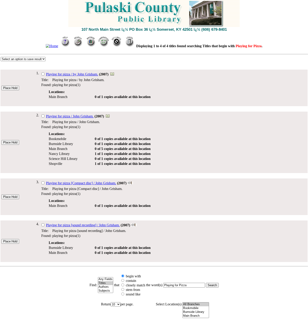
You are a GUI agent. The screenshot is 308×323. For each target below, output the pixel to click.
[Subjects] (105, 291)
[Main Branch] (196, 316)
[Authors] (105, 287)
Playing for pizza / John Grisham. (70, 116)
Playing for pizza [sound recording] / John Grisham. (83, 225)
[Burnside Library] (196, 312)
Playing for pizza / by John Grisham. (72, 74)
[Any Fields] (105, 279)
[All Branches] (196, 304)
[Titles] (105, 283)
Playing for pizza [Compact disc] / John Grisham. (81, 183)
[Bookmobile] (196, 308)
